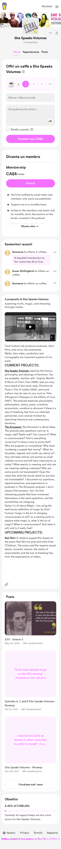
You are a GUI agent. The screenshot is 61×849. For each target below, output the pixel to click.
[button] (57, 7)
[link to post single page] (30, 623)
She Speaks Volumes (30, 38)
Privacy (24, 832)
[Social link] (6, 584)
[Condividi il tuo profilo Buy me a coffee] (56, 33)
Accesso (47, 6)
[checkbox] (17, 129)
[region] (30, 103)
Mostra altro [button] (28, 226)
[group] (30, 197)
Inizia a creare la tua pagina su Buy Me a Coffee (29, 838)
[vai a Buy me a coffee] (4, 6)
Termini (38, 832)
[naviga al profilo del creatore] (30, 26)
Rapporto (52, 832)
